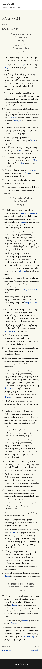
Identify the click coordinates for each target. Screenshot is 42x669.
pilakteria (13, 117)
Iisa (20, 150)
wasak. (14, 623)
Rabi (32, 140)
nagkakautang (30, 289)
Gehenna (21, 270)
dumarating (28, 636)
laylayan (17, 120)
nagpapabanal (30, 302)
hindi (23, 221)
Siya (22, 163)
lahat (7, 575)
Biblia (8, 3)
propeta (12, 532)
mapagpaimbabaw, (28, 212)
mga (23, 64)
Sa (6, 231)
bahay (25, 620)
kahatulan (9, 388)
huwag (7, 397)
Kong (14, 604)
